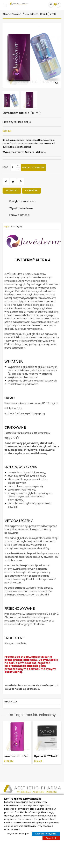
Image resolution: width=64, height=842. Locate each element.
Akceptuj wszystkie (45, 833)
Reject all (51, 838)
